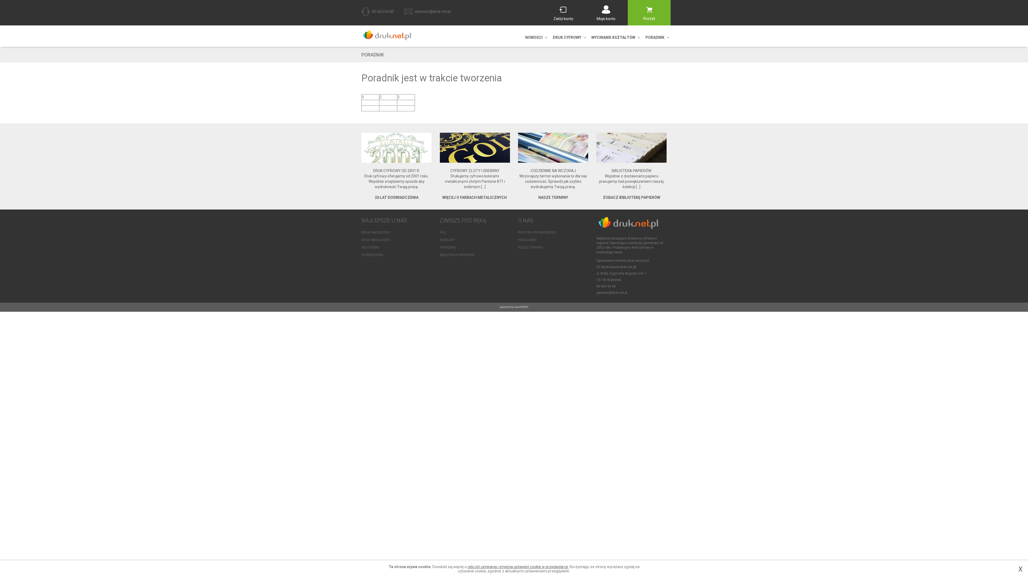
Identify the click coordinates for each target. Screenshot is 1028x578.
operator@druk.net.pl (433, 11)
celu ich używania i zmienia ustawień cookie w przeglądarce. (518, 567)
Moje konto (606, 19)
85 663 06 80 (383, 11)
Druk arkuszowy (376, 232)
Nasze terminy (530, 247)
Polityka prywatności (537, 232)
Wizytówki (370, 247)
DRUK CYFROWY (567, 37)
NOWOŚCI (534, 37)
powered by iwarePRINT (514, 307)
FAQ (443, 232)
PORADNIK (654, 37)
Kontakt (447, 240)
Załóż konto (563, 19)
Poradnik (448, 247)
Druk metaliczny (376, 240)
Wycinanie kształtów (613, 37)
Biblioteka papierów (457, 255)
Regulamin (527, 240)
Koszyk (649, 18)
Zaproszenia (372, 255)
